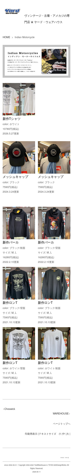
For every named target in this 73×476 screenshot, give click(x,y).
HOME (6, 37)
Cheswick (9, 409)
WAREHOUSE (61, 413)
